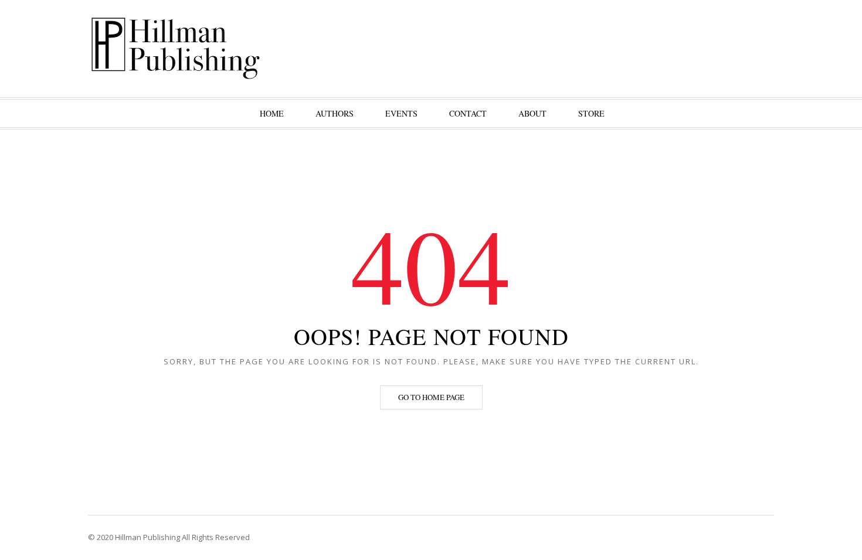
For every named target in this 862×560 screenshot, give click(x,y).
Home (272, 113)
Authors (334, 113)
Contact (468, 113)
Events (401, 113)
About (532, 113)
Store (591, 113)
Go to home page (431, 397)
